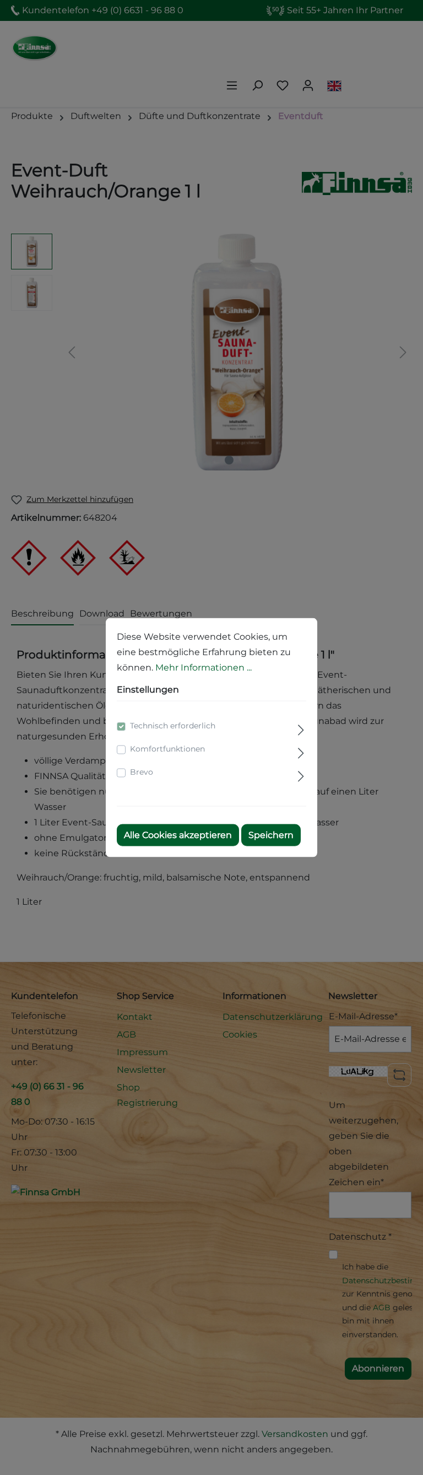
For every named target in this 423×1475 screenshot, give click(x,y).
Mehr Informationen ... (203, 667)
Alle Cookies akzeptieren (178, 835)
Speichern (271, 835)
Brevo (141, 772)
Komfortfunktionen (167, 749)
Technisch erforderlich (172, 726)
